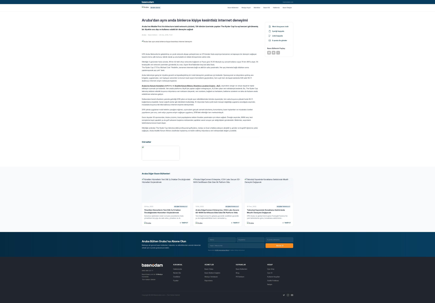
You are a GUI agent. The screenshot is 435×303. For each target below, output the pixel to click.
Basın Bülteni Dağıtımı (212, 273)
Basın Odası (209, 269)
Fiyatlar (176, 281)
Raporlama (209, 281)
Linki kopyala (277, 36)
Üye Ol (269, 273)
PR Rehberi (240, 277)
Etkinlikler (257, 7)
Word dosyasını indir (280, 26)
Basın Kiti (266, 7)
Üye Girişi (270, 269)
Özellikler (176, 277)
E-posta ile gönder (279, 40)
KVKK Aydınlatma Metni (222, 250)
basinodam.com (288, 2)
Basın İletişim (287, 7)
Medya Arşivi (246, 7)
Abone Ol (279, 246)
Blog (237, 273)
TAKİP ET (185, 223)
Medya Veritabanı (211, 277)
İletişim (269, 284)
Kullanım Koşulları (273, 277)
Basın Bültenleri (233, 7)
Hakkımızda (177, 269)
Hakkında (276, 7)
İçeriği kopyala (278, 31)
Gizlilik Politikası (273, 281)
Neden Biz (177, 273)
